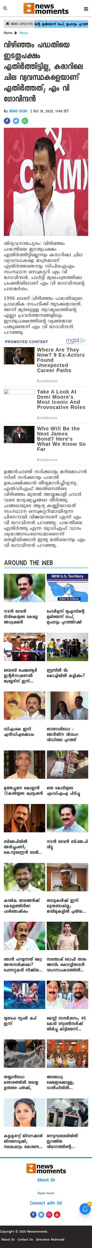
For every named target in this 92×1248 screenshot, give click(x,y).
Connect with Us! (46, 1203)
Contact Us (25, 1240)
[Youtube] (57, 1214)
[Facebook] (33, 1214)
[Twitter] (41, 1214)
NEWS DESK (18, 112)
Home (8, 33)
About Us (46, 1180)
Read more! (46, 1193)
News (24, 33)
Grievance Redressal (50, 1240)
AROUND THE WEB (28, 564)
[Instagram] (49, 1214)
